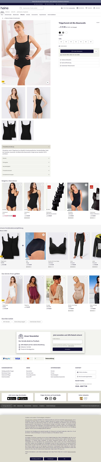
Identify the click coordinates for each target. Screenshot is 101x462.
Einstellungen (50, 458)
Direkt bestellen (6, 376)
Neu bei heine (29, 373)
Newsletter (29, 371)
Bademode (16, 14)
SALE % (13, 12)
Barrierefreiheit (27, 405)
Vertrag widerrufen (7, 405)
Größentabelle (63, 46)
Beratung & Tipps (6, 373)
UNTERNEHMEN (55, 368)
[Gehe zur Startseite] (4, 8)
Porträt (52, 371)
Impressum (35, 405)
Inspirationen (42, 14)
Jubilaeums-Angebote (22, 12)
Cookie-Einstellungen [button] (50, 405)
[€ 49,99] (77, 289)
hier (59, 427)
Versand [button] (75, 27)
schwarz (61, 35)
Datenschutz (20, 405)
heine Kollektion (52, 14)
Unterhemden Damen (35, 321)
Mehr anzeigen (71, 345)
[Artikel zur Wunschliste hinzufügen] (96, 51)
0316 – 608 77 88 (81, 386)
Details (4, 158)
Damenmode (8, 14)
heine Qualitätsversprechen (58, 376)
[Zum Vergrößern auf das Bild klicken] (47, 82)
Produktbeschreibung (8, 146)
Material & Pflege (6, 375)
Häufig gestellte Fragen (8, 371)
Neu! (2, 14)
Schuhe (28, 14)
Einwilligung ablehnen (36, 458)
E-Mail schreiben (82, 373)
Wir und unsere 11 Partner (31, 419)
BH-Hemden (6, 321)
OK (64, 458)
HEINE (28, 368)
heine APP (28, 376)
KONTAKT (78, 368)
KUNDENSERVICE (7, 368)
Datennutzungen (68, 419)
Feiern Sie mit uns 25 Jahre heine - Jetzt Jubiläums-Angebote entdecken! (50, 1)
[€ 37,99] (57, 246)
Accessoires (35, 14)
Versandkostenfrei (31, 375)
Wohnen (7, 12)
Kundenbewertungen (8, 174)
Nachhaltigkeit (6, 166)
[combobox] (35, 8)
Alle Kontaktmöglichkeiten (85, 376)
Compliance (41, 405)
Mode (2, 12)
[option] (60, 33)
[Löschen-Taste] (42, 8)
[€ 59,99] (56, 289)
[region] (50, 438)
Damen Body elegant (19, 321)
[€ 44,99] (34, 289)
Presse (52, 373)
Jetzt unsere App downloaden (17, 395)
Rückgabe (5, 162)
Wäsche (22, 14)
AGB (15, 405)
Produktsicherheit (7, 170)
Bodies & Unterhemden (15, 18)
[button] (2, 18)
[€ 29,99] (80, 246)
